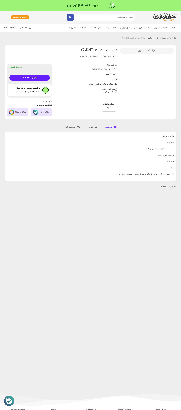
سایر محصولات (95, 27)
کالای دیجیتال (125, 27)
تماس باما (72, 27)
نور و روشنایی (153, 38)
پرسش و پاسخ (70, 127)
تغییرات (139, 50)
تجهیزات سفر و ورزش (142, 27)
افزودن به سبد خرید (29, 77)
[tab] (110, 126)
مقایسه (144, 50)
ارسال (149, 50)
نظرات (90, 127)
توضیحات (109, 127)
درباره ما (83, 27)
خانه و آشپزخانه (110, 27)
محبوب (153, 50)
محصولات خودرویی (161, 27)
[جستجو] (70, 17)
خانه (173, 27)
